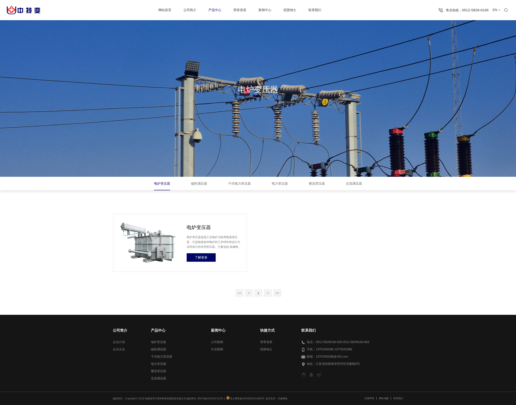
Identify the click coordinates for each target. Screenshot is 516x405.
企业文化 (119, 349)
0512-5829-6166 (475, 10)
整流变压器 (317, 183)
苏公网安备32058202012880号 (247, 398)
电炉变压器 (162, 183)
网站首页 (164, 10)
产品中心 (214, 10)
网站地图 (384, 398)
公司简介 (189, 10)
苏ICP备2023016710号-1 (211, 398)
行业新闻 (217, 349)
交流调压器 (354, 183)
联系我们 (314, 10)
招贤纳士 (289, 10)
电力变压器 (280, 183)
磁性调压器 (199, 183)
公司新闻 (217, 342)
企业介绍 (119, 342)
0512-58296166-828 (329, 342)
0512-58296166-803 (356, 342)
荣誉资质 (239, 10)
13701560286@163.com (332, 356)
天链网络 (282, 398)
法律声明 (369, 398)
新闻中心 (264, 10)
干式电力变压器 (239, 183)
